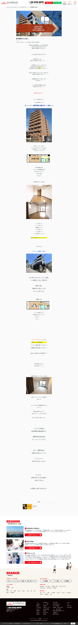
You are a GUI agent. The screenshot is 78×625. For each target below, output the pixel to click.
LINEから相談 (57, 3)
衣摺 (31, 590)
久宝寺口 (41, 594)
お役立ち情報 (55, 602)
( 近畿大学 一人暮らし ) (41, 251)
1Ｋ (35, 581)
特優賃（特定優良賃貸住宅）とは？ (59, 610)
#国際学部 (37, 42)
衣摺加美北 (46, 594)
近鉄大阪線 (42, 586)
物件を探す (38, 604)
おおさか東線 (47, 586)
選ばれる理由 (45, 612)
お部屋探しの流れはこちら (33, 535)
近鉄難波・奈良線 (55, 586)
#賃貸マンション (24, 42)
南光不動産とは (45, 602)
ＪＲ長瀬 (47, 592)
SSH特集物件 (55, 612)
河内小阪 (58, 592)
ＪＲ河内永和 (68, 592)
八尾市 (12, 587)
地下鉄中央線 (49, 587)
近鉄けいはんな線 (62, 586)
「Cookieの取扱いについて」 (58, 623)
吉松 (34, 590)
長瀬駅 (23, 581)
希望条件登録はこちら (33, 548)
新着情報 (37, 614)
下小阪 (27, 590)
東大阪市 (7, 587)
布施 (51, 594)
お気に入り (69, 4)
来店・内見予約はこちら (33, 562)
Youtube (68, 602)
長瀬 (40, 592)
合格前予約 (45, 605)
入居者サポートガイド (47, 607)
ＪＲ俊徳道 (53, 592)
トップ (37, 602)
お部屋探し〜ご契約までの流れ (58, 607)
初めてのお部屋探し (56, 605)
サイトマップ (45, 618)
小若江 (7, 590)
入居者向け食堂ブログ (56, 604)
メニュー (75, 4)
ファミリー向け (15, 581)
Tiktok (68, 604)
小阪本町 (23, 590)
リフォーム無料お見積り (57, 609)
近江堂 (19, 590)
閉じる (73, 623)
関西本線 (54, 587)
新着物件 (37, 605)
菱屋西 (15, 590)
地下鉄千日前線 (42, 587)
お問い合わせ (49, 3)
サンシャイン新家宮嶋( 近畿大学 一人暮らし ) (39, 105)
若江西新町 (12, 592)
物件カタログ (38, 609)
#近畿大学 (33, 42)
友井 (11, 590)
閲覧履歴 (64, 4)
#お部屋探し (29, 42)
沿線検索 (46, 581)
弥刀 (44, 592)
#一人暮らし (18, 42)
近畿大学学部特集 (46, 609)
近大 (9, 581)
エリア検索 (56, 581)
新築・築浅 (29, 581)
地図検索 (67, 581)
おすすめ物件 (38, 607)
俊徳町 (7, 592)
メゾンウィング (34, 251)
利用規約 (39, 618)
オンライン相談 (45, 604)
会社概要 (44, 610)
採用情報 (44, 614)
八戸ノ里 (62, 592)
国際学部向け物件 (56, 614)
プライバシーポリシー (33, 618)
